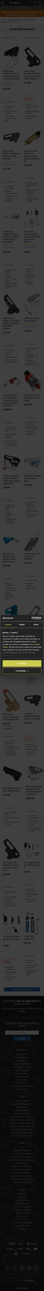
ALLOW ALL (22, 663)
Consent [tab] (8, 624)
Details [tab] (22, 624)
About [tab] (36, 624)
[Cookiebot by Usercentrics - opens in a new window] (31, 618)
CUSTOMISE (21, 671)
